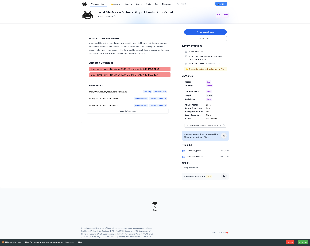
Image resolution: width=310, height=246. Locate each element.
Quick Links (204, 38)
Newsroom (166, 4)
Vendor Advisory (207, 32)
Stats (148, 4)
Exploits (139, 4)
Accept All (303, 242)
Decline (290, 242)
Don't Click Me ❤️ (220, 232)
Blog (156, 4)
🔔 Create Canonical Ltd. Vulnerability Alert (205, 69)
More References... (128, 111)
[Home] (84, 4)
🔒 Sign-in (221, 4)
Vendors (128, 4)
